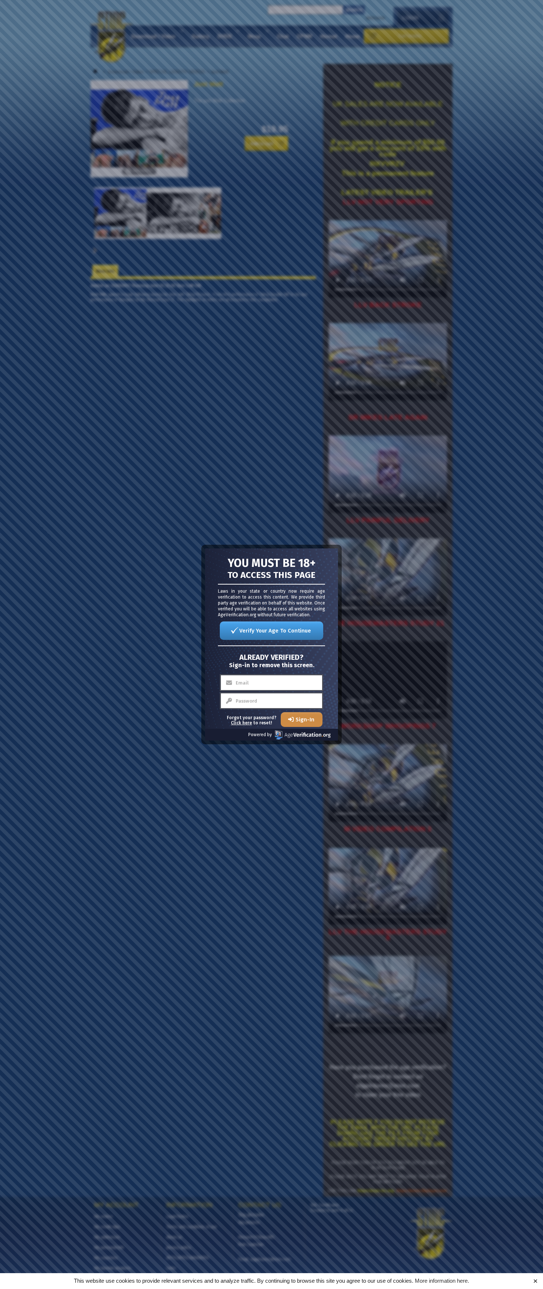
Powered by (260, 734)
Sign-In (305, 719)
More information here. (442, 1281)
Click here (241, 722)
